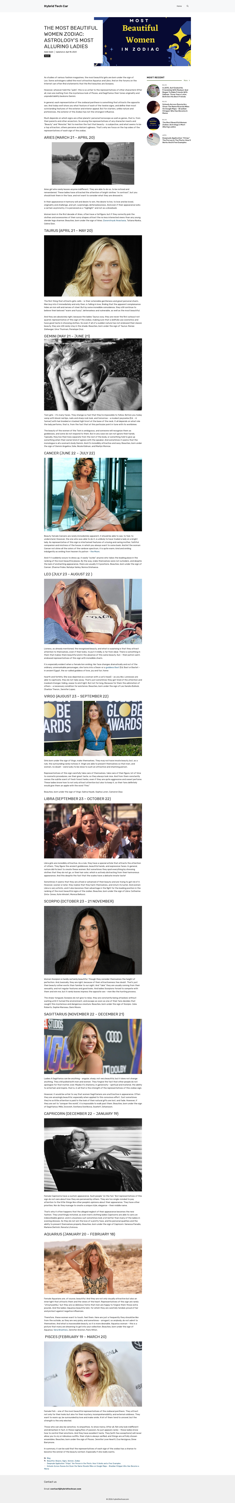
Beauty (58, 1461)
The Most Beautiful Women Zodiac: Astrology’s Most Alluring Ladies (174, 124)
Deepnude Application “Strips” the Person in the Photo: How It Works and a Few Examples (84, 1463)
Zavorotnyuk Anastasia (114, 220)
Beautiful (50, 1461)
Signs (64, 1461)
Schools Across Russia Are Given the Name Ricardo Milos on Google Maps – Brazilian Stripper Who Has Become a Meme (175, 108)
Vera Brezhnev (61, 1330)
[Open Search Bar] (187, 6)
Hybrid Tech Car (56, 6)
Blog (47, 56)
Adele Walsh (48, 52)
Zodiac (77, 1461)
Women (71, 1461)
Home (179, 6)
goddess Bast (112, 667)
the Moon (95, 551)
